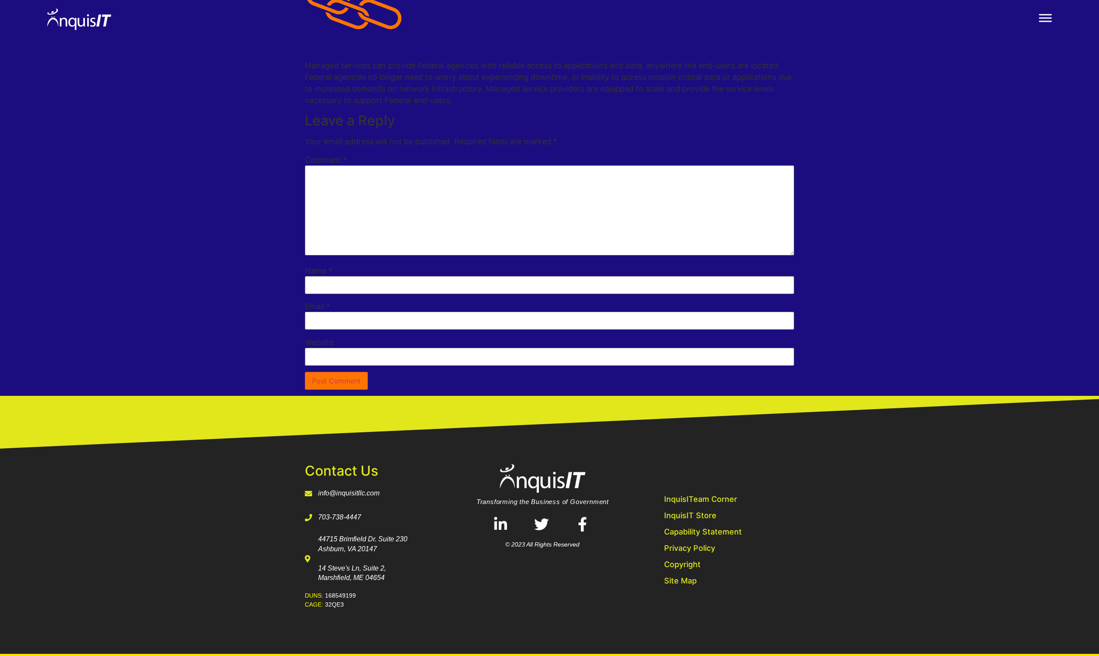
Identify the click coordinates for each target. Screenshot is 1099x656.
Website (319, 342)
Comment (326, 160)
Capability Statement (703, 531)
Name (318, 271)
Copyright (682, 564)
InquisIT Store (690, 515)
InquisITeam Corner (700, 499)
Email (317, 306)
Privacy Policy (689, 548)
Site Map (680, 580)
